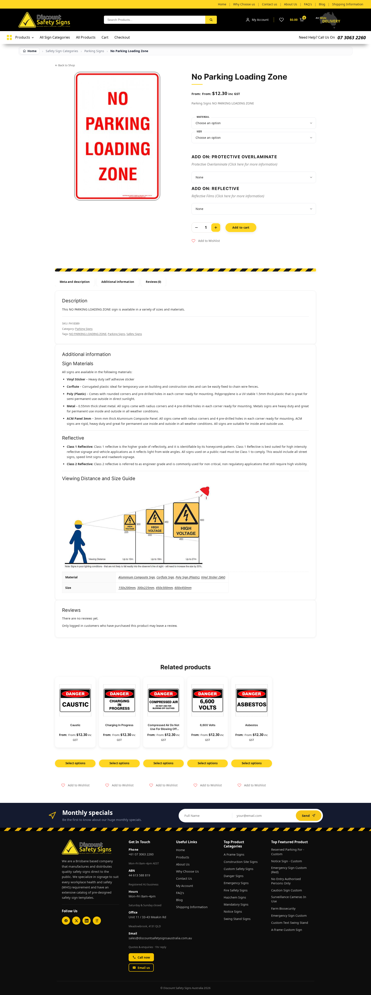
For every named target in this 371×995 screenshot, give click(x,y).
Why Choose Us (187, 871)
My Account (184, 886)
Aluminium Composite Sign (137, 577)
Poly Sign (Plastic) (187, 577)
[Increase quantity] (215, 227)
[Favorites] (281, 19)
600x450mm (183, 588)
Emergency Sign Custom (289, 916)
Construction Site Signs (241, 862)
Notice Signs (233, 911)
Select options (75, 763)
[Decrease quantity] (196, 227)
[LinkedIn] (86, 921)
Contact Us (184, 878)
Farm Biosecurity (283, 908)
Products (182, 857)
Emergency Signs (236, 883)
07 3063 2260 (352, 37)
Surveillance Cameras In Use (288, 899)
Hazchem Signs (235, 897)
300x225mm (145, 588)
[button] (206, 241)
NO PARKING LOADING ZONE (87, 334)
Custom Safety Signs (238, 869)
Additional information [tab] (117, 282)
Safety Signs (134, 334)
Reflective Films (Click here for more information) (228, 196)
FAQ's (180, 893)
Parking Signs (84, 329)
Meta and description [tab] (75, 282)
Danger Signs (233, 876)
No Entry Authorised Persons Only (286, 881)
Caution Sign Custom (286, 890)
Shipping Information (192, 907)
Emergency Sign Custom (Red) (289, 870)
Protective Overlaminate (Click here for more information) (234, 164)
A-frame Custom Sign (286, 930)
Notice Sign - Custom (286, 861)
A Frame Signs (234, 854)
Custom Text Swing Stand (289, 923)
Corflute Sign (165, 577)
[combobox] (154, 20)
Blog (179, 900)
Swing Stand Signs (237, 919)
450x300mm (164, 588)
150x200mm (127, 588)
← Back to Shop (65, 65)
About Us (183, 864)
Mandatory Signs (236, 904)
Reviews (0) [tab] (153, 282)
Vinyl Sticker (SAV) (213, 577)
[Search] (211, 20)
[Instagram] (97, 921)
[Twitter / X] (76, 921)
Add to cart (240, 227)
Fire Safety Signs (236, 890)
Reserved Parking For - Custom (287, 851)
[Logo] (9, 37)
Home (180, 850)
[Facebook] (66, 921)
